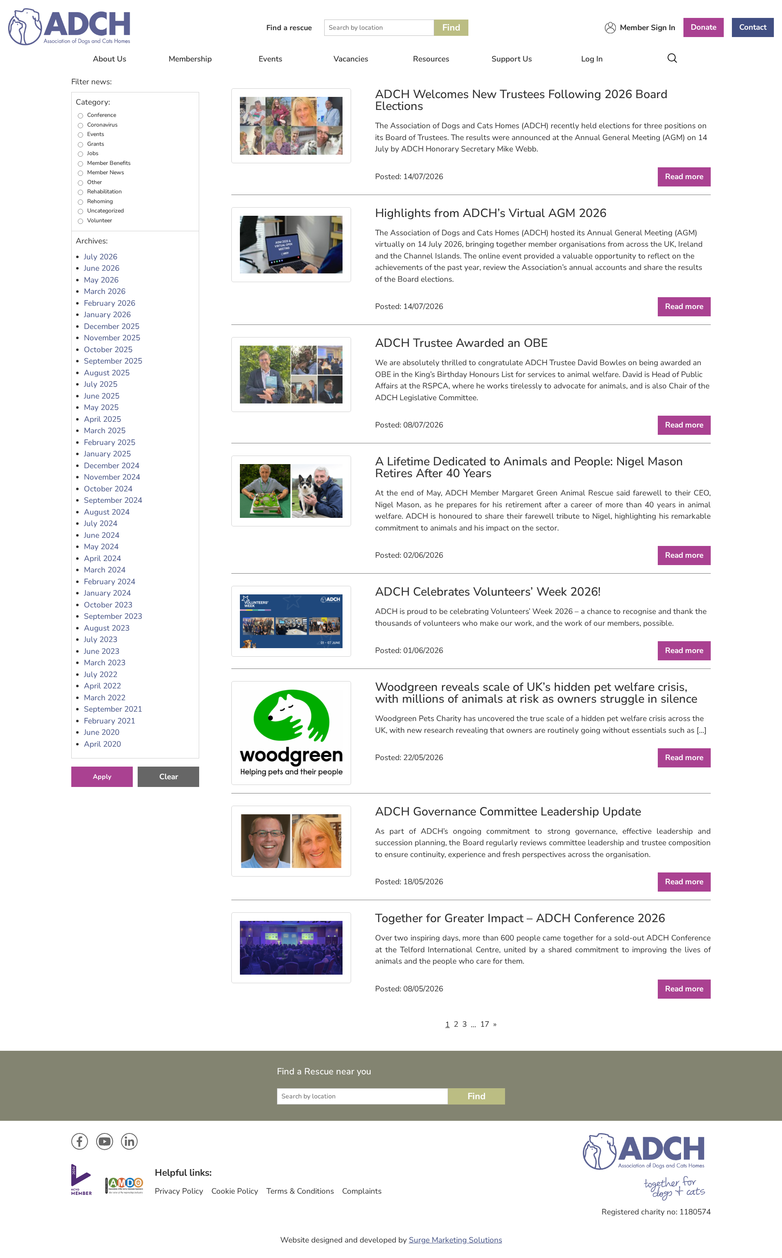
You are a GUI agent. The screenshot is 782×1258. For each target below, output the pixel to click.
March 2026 (104, 291)
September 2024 (113, 500)
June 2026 (101, 268)
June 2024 (101, 535)
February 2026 (109, 303)
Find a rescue (289, 27)
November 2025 (112, 338)
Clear (168, 776)
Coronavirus (102, 125)
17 (484, 1024)
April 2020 (102, 744)
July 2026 (100, 257)
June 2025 (101, 396)
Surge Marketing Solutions (455, 1240)
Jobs (93, 153)
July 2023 (100, 639)
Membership (190, 59)
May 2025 (101, 407)
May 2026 (101, 280)
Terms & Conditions (300, 1191)
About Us (109, 59)
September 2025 (113, 361)
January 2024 (107, 593)
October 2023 (108, 605)
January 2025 (107, 454)
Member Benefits (109, 163)
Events (270, 59)
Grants (95, 144)
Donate (703, 27)
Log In (592, 59)
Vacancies (351, 59)
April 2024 (102, 558)
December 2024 (111, 465)
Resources (431, 59)
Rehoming (100, 201)
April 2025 (102, 419)
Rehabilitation (104, 192)
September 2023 (113, 616)
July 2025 (100, 384)
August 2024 (107, 512)
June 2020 (101, 732)
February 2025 (109, 442)
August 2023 (107, 628)
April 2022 (102, 686)
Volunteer (99, 221)
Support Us (512, 59)
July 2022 (100, 674)
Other (94, 182)
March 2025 (104, 430)
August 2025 (107, 373)
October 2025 (108, 349)
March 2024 (104, 570)
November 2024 (112, 477)
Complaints (362, 1191)
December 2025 (111, 326)
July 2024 (100, 523)
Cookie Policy (234, 1191)
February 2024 (109, 581)
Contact (753, 27)
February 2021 (109, 721)
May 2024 (101, 546)
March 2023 (104, 662)
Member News (105, 172)
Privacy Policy (179, 1191)
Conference (101, 115)
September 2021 (113, 709)
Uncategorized (105, 211)
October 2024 (108, 489)
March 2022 (104, 698)
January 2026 (107, 314)
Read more (684, 176)
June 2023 (101, 651)
